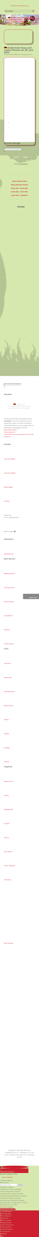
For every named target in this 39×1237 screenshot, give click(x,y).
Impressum (7, 663)
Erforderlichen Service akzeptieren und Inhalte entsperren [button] (19, 241)
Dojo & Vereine (8, 705)
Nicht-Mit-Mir (8, 852)
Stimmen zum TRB (20, 247)
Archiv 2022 (24, 192)
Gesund (6, 837)
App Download (8, 943)
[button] (8, 1209)
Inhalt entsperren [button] (9, 238)
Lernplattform (8, 616)
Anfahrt (6, 719)
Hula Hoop (20, 79)
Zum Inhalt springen (6, 1207)
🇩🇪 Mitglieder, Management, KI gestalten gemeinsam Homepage (19, 406)
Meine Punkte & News (19, 181)
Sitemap (6, 762)
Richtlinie (7, 630)
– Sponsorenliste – (19, 260)
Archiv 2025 (15, 188)
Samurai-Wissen (9, 602)
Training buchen (9, 587)
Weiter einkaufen (7, 1177)
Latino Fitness (12, 85)
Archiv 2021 (15, 195)
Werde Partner (8, 781)
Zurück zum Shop (13, 1174)
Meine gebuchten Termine (19, 185)
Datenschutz (8, 677)
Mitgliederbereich (9, 573)
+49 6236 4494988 (9, 473)
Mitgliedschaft (8, 809)
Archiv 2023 (15, 192)
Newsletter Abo (9, 554)
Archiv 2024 (24, 188)
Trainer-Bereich (9, 644)
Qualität (6, 734)
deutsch (16, 157)
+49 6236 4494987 (9, 459)
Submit (20, 1185)
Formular (7, 501)
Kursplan (7, 823)
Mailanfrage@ (8, 487)
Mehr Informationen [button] (10, 235)
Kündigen (7, 748)
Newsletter (24, 195)
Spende (6, 795)
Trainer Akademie (9, 866)
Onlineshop (7, 880)
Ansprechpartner (9, 691)
